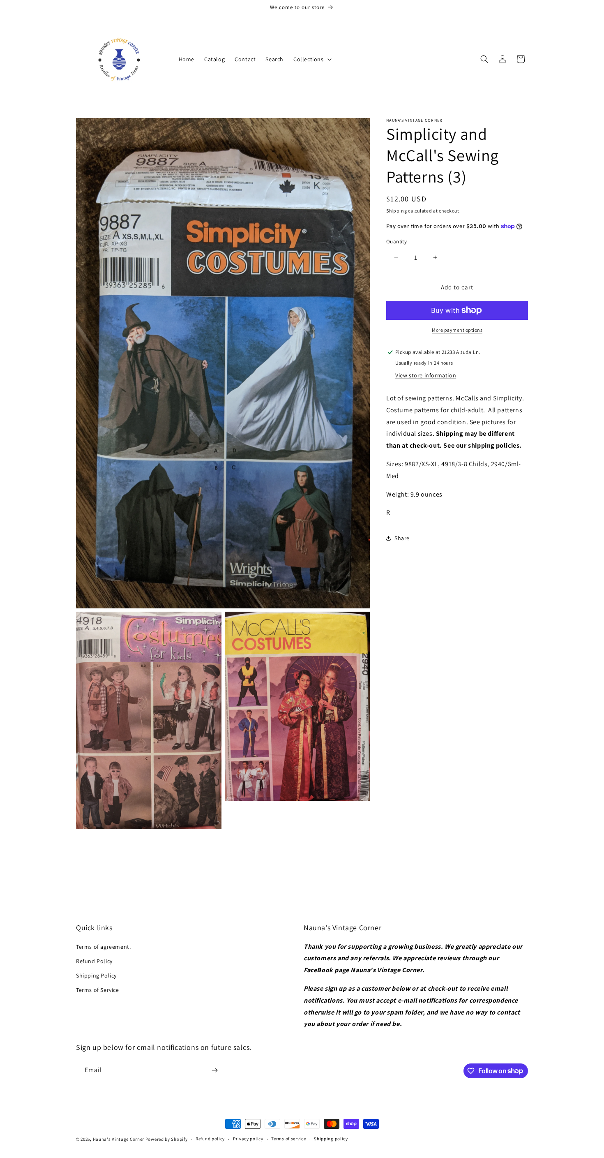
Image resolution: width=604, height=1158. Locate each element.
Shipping (396, 211)
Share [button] (402, 537)
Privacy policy (248, 1139)
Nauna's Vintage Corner (118, 1139)
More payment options (457, 330)
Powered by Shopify (166, 1139)
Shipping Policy (96, 975)
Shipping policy (331, 1139)
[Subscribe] (214, 1070)
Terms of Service (97, 990)
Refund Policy (94, 961)
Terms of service (288, 1139)
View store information (425, 375)
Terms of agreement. (103, 946)
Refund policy (210, 1139)
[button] (311, 59)
